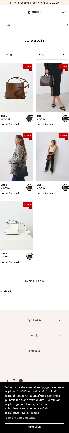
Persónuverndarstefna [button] (20, 417)
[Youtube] (21, 381)
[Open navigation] (14, 12)
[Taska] (16, 87)
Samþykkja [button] (34, 426)
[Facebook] (7, 381)
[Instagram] (14, 381)
